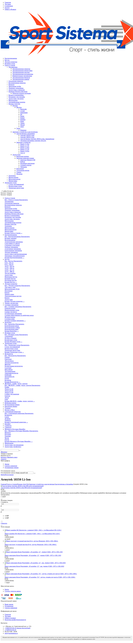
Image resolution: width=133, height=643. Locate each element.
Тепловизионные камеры (20, 79)
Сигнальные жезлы (22, 170)
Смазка (18, 172)
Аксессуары (16, 154)
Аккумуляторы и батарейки (25, 133)
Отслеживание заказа (8, 473)
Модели (19, 107)
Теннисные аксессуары (16, 188)
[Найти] (19, 450)
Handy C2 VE (24, 149)
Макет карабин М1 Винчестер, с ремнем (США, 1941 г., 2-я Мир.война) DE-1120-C (32, 533)
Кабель (22, 161)
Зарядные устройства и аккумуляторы (25, 132)
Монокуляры (13, 181)
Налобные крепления (27, 163)
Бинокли (11, 84)
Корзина (3, 457)
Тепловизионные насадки (21, 72)
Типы (18, 128)
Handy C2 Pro (24, 147)
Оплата (7, 7)
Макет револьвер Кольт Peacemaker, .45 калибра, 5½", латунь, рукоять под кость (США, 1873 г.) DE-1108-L (40, 577)
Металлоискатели (14, 179)
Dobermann (24, 112)
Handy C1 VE (24, 146)
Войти (3, 474)
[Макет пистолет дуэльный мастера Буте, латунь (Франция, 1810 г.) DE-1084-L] (31, 541)
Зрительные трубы (15, 86)
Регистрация (9, 474)
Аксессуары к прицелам (17, 90)
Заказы (7, 464)
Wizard (22, 125)
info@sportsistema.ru (11, 633)
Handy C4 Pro (24, 151)
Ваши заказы (9, 604)
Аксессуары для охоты (16, 98)
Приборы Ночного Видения (18, 91)
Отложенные (9, 606)
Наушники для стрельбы (17, 97)
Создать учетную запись (13, 591)
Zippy (22, 126)
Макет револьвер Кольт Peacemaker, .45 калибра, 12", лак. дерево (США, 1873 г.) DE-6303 (34, 566)
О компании (9, 6)
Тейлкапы (23, 167)
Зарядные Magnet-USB (27, 160)
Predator (22, 119)
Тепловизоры (13, 67)
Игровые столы (10, 63)
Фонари (15, 105)
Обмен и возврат (10, 618)
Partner (22, 118)
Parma (22, 116)
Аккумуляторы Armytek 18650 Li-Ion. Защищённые (37, 139)
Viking (22, 123)
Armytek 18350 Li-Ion (27, 135)
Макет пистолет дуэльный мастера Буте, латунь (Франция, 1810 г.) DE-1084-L (31, 544)
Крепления (20, 168)
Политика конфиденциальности (15, 620)
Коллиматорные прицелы (17, 83)
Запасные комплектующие (25, 158)
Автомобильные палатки (17, 102)
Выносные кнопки (22, 156)
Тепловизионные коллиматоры (22, 74)
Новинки (23, 130)
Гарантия (8, 2)
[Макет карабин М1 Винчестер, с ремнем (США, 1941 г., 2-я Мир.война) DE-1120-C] (33, 530)
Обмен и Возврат (10, 9)
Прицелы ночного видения (21, 93)
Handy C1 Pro (24, 144)
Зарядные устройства (23, 142)
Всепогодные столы (15, 186)
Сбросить (4, 523)
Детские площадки (11, 62)
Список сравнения (11, 466)
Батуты (7, 60)
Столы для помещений (16, 184)
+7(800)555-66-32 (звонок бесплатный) (17, 628)
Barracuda (23, 109)
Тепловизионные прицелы (21, 69)
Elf (21, 114)
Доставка (8, 4)
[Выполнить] (34, 473)
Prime (22, 121)
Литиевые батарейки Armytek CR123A (33, 140)
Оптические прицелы (16, 81)
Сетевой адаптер (25, 165)
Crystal (22, 111)
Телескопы (12, 175)
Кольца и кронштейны (16, 95)
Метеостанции (13, 177)
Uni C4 (22, 153)
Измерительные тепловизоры (22, 76)
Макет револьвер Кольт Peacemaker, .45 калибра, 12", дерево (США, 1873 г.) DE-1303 (33, 555)
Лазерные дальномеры (16, 88)
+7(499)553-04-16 (10, 630)
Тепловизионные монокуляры (22, 70)
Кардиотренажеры (11, 58)
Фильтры (19, 174)
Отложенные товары (11, 467)
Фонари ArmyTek (14, 104)
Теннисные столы (11, 182)
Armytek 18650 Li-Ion (27, 137)
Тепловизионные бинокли (21, 77)
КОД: (2, 489)
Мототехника (13, 100)
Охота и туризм (10, 65)
